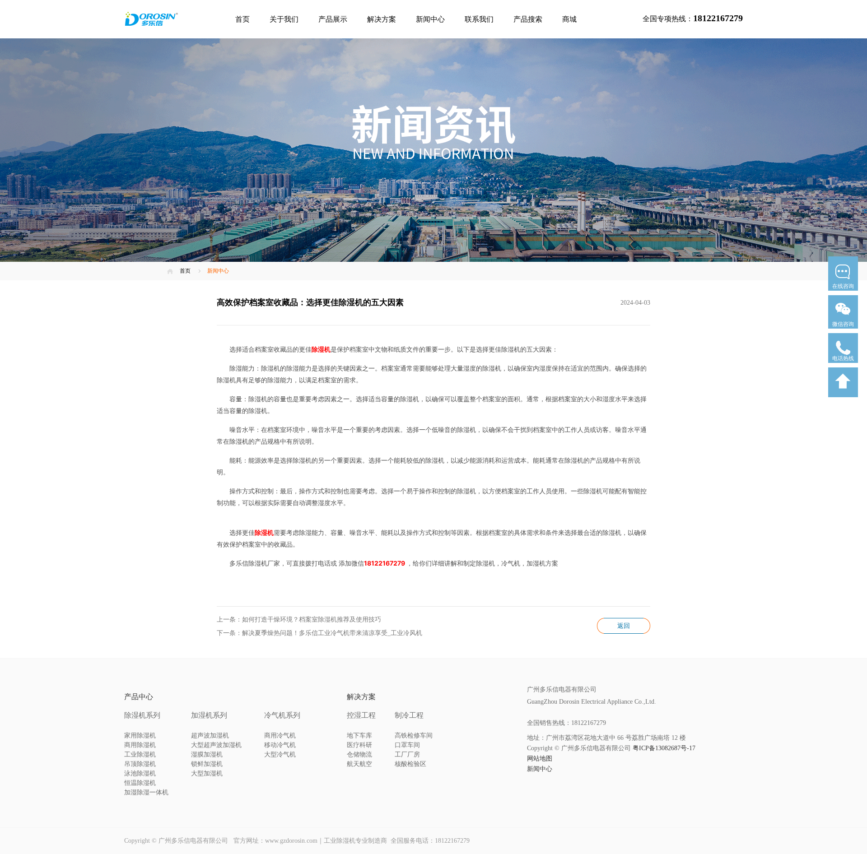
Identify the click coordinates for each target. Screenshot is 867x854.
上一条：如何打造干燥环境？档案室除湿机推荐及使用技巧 (299, 619)
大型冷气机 (280, 754)
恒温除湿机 (140, 783)
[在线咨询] (843, 293)
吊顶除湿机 (140, 764)
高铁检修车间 (414, 735)
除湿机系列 (142, 715)
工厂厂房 (407, 754)
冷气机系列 (282, 715)
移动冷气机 (280, 745)
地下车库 (359, 735)
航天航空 (359, 764)
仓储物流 (359, 754)
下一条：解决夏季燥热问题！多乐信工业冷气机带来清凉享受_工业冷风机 (319, 633)
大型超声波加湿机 (216, 745)
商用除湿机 (140, 745)
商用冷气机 (280, 735)
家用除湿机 (140, 735)
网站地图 (539, 758)
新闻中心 (430, 19)
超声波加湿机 (210, 735)
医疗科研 (359, 745)
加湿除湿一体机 (146, 792)
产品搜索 (527, 19)
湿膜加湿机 (207, 754)
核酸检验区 (410, 764)
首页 (242, 19)
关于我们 (284, 19)
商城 (569, 19)
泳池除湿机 (140, 773)
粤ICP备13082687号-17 (664, 748)
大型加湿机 (207, 773)
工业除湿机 (140, 754)
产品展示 (332, 19)
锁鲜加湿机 (207, 764)
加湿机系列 (209, 715)
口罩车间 (407, 745)
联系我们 (479, 19)
